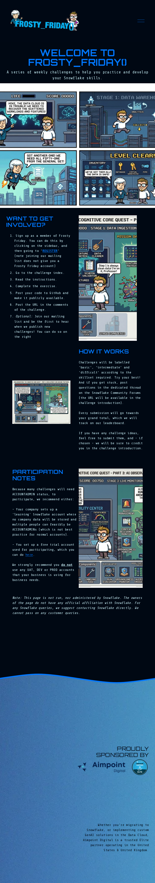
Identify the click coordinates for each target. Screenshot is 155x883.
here (29, 555)
